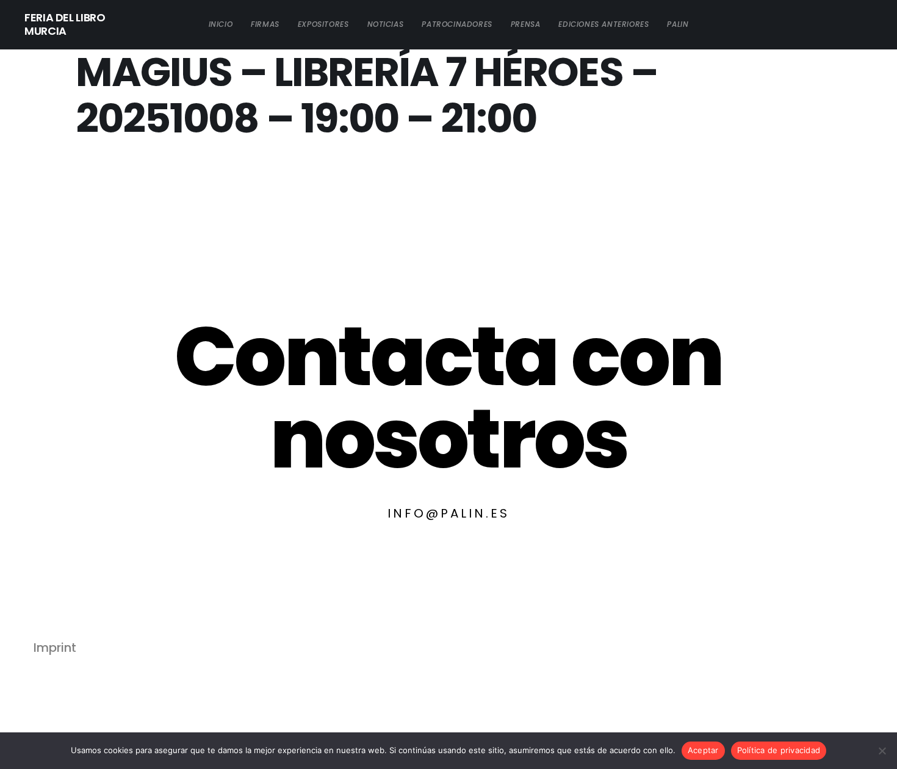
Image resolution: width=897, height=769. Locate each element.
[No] (882, 751)
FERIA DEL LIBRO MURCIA (65, 24)
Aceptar (703, 750)
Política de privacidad (779, 750)
